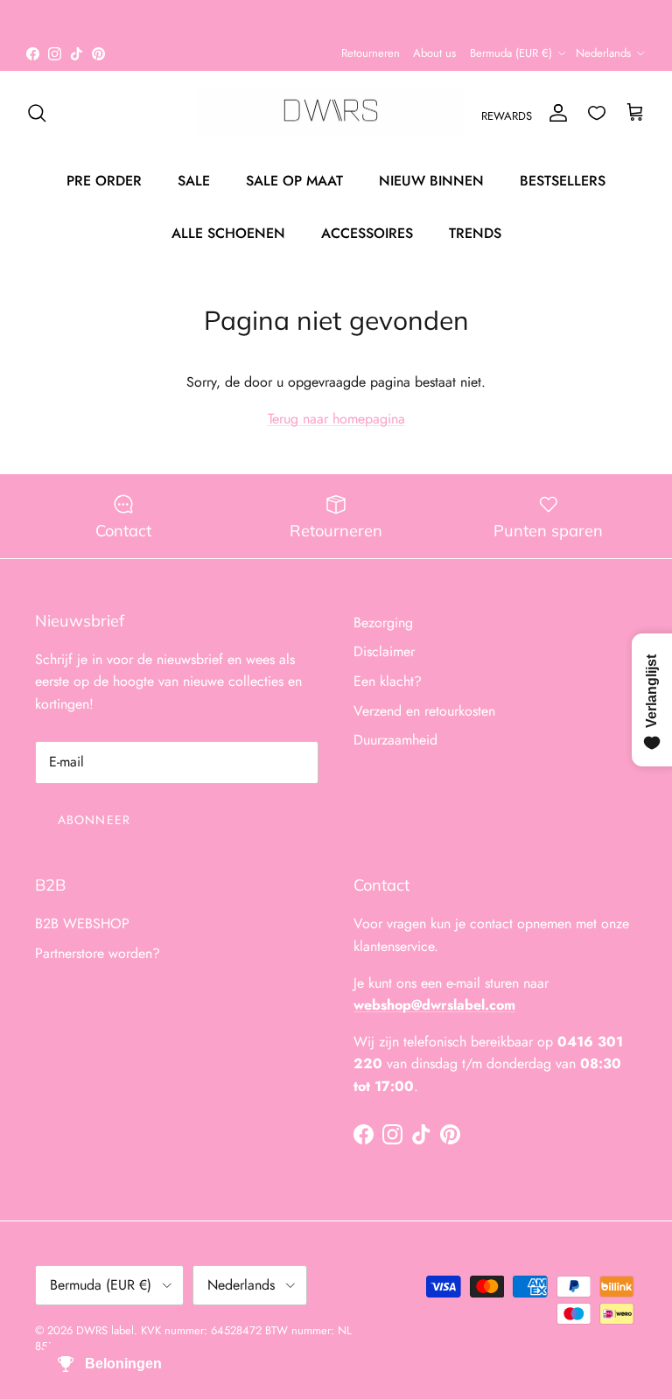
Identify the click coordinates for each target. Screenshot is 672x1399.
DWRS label (105, 1330)
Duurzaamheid (396, 740)
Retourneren (370, 53)
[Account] (555, 112)
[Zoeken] (36, 112)
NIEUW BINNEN (431, 181)
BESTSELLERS (563, 181)
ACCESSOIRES (367, 233)
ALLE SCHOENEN (228, 233)
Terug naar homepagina (336, 419)
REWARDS (506, 116)
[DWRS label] (330, 112)
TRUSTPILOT (444, 22)
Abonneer (94, 820)
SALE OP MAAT (294, 181)
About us (434, 53)
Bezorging (383, 622)
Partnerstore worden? (97, 953)
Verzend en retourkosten (424, 711)
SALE (194, 181)
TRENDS (475, 233)
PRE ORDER (104, 181)
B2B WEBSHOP (82, 923)
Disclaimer (384, 651)
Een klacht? (388, 681)
